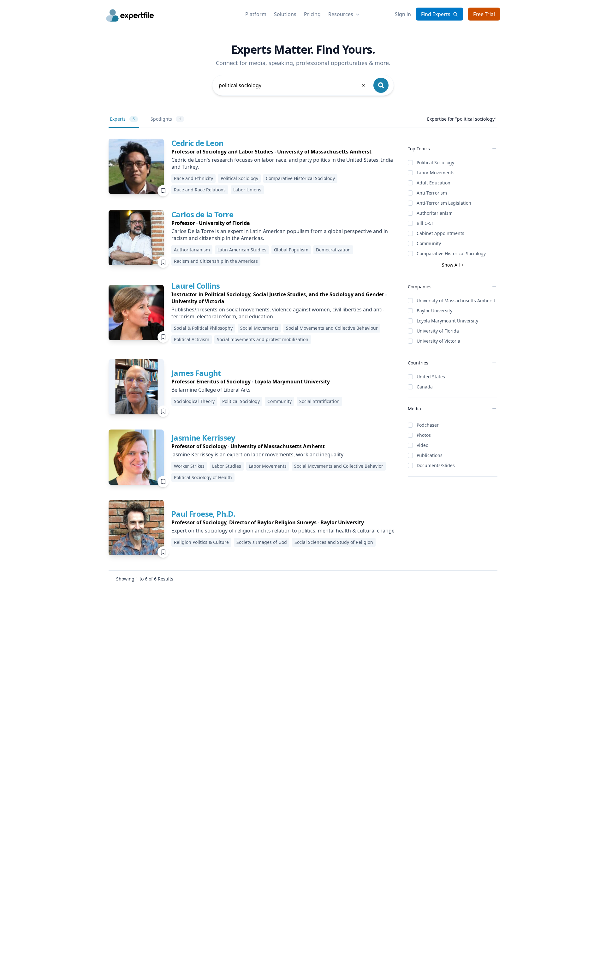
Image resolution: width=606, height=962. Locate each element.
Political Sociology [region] (239, 178)
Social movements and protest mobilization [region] (262, 339)
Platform (255, 14)
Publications (430, 455)
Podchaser (428, 425)
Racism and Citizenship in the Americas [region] (216, 261)
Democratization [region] (333, 250)
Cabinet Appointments (440, 233)
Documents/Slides (436, 465)
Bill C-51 (425, 223)
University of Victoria (438, 341)
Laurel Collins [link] (195, 285)
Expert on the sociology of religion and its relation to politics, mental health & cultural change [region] (283, 530)
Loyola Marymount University (447, 321)
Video (422, 445)
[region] (284, 151)
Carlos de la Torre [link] (202, 214)
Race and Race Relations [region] (200, 190)
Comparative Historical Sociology (451, 253)
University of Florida (438, 331)
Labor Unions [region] (247, 190)
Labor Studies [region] (226, 466)
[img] (136, 166)
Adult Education (433, 183)
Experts (122, 119)
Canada (425, 387)
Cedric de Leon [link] (197, 143)
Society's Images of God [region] (261, 542)
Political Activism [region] (191, 339)
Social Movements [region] (259, 328)
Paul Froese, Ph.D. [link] (203, 513)
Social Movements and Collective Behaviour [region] (332, 328)
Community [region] (279, 401)
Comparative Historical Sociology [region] (300, 178)
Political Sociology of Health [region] (203, 477)
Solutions (285, 14)
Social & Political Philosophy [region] (203, 328)
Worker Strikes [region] (189, 466)
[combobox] (292, 85)
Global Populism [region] (291, 250)
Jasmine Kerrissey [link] (203, 437)
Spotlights (166, 119)
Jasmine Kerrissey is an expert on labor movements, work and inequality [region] (257, 454)
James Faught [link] (196, 373)
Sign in (403, 14)
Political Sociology (435, 162)
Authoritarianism (435, 213)
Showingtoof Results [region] (144, 579)
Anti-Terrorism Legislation (444, 203)
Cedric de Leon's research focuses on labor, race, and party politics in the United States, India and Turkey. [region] (282, 163)
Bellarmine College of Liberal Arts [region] (211, 389)
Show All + (453, 265)
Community (429, 243)
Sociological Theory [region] (194, 401)
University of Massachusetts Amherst (456, 301)
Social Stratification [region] (319, 401)
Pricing (312, 14)
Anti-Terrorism (432, 193)
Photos (424, 435)
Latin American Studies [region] (241, 250)
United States (431, 377)
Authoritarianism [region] (192, 250)
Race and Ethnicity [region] (193, 178)
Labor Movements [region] (268, 466)
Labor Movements (435, 173)
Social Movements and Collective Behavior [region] (338, 466)
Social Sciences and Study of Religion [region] (333, 542)
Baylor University (434, 311)
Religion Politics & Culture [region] (201, 542)
